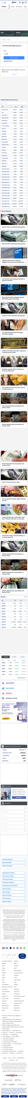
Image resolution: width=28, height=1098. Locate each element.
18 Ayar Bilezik (5, 1036)
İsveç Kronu (4, 134)
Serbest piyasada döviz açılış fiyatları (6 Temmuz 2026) (12, 554)
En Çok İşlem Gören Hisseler (9, 1051)
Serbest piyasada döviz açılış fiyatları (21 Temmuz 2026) (13, 425)
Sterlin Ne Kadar (7, 895)
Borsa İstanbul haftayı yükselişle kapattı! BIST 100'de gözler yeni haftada (13, 298)
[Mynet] (5, 1084)
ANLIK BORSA (10, 683)
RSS (17, 1060)
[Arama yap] (20, 2)
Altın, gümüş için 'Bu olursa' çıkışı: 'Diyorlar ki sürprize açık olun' (13, 388)
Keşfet (3, 1010)
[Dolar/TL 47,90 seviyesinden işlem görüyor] (14, 308)
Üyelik (14, 1058)
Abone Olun (19, 797)
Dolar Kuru (4, 1001)
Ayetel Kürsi (17, 1008)
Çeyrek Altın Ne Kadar (8, 873)
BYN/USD (4, 624)
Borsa (12, 6)
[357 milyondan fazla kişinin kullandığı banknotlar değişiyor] (14, 324)
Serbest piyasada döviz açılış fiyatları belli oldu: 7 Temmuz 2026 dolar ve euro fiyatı (13, 518)
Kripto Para (4, 996)
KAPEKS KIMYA (5, 760)
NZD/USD (4, 619)
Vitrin (15, 968)
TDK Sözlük (16, 1005)
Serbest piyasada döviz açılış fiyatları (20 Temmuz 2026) (13, 464)
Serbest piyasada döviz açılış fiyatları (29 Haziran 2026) (13, 591)
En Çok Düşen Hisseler (7, 1047)
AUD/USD (4, 616)
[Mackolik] (9, 1080)
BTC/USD (4, 621)
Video (3, 982)
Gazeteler (16, 975)
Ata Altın (12, 1032)
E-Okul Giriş (17, 998)
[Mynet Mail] (25, 2)
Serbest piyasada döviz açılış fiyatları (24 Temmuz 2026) (13, 406)
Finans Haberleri (6, 1030)
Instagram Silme (18, 1003)
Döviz (25, 6)
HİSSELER (9, 693)
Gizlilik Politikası (20, 1058)
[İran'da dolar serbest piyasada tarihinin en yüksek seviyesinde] (14, 271)
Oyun (15, 987)
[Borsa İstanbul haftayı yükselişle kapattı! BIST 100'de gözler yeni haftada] (14, 289)
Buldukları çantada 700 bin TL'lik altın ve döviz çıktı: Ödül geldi (13, 370)
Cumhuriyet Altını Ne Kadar (10, 885)
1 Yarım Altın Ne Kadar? (8, 1040)
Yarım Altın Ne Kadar (8, 882)
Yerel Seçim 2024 (17, 1030)
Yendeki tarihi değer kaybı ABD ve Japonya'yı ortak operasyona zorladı (14, 351)
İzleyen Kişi (21, 749)
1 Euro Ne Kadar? (17, 1043)
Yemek (3, 968)
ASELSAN (4, 758)
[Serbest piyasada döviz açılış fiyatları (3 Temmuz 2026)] (14, 564)
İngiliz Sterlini (4, 115)
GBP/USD (4, 608)
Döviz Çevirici (7, 803)
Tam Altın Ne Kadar (8, 879)
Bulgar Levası (4, 139)
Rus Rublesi (4, 131)
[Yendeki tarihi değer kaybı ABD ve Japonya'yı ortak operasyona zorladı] (14, 343)
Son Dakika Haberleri (7, 961)
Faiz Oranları (19, 1053)
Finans (3, 966)
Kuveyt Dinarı (4, 152)
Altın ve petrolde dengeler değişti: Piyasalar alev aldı (14, 499)
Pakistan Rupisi (5, 158)
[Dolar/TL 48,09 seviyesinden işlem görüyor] (14, 236)
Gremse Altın (19, 1032)
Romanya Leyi (4, 163)
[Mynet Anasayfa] (14, 2)
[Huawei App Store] (15, 956)
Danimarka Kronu (5, 144)
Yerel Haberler (5, 984)
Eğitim (3, 977)
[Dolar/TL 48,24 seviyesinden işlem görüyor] (14, 219)
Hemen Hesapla (14, 58)
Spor (3, 980)
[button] (4, 2)
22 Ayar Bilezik (15, 1036)
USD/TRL (3, 603)
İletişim (5, 1058)
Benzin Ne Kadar (7, 862)
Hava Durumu (5, 1008)
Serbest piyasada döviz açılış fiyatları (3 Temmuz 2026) (12, 573)
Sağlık (15, 963)
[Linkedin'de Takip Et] (17, 948)
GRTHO (3, 671)
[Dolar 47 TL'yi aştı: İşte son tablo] (14, 474)
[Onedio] (12, 1084)
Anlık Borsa (19, 6)
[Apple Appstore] (9, 956)
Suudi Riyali (4, 166)
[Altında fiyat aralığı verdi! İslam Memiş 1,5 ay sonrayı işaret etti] (14, 528)
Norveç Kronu (4, 155)
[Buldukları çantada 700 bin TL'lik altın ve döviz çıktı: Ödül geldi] (14, 361)
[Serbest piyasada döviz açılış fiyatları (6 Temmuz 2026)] (14, 546)
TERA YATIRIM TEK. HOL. (7, 752)
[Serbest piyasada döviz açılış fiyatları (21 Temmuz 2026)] (14, 416)
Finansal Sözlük (5, 991)
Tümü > (25, 597)
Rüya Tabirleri (5, 1005)
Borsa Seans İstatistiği (7, 987)
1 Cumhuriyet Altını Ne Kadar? (9, 1042)
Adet (5, 51)
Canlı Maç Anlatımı (18, 973)
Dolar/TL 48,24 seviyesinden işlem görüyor (13, 227)
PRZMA (3, 662)
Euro (3, 112)
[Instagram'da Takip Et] (14, 948)
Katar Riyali (4, 160)
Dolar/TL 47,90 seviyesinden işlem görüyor (13, 315)
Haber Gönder (23, 956)
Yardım (9, 1058)
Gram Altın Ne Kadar (8, 876)
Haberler (4, 963)
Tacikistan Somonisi (6, 168)
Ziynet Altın (5, 1034)
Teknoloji (16, 961)
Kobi (15, 982)
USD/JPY (3, 611)
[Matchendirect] (18, 1080)
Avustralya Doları (5, 117)
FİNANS (4, 6)
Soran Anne (16, 991)
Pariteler (3, 597)
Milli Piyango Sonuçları (19, 996)
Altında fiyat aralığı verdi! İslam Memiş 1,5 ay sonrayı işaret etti (13, 536)
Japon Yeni (4, 150)
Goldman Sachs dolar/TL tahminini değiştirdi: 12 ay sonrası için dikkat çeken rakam (13, 261)
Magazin (4, 973)
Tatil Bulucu (17, 994)
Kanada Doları (4, 120)
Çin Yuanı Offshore (5, 125)
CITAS (3, 674)
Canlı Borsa (4, 989)
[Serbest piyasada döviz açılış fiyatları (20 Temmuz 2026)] (14, 456)
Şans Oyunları (17, 980)
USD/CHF (4, 613)
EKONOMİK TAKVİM (11, 698)
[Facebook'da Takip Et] (7, 948)
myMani (16, 984)
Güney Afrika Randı (5, 174)
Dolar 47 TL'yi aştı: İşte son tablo (11, 482)
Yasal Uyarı (12, 1060)
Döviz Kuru (5, 1053)
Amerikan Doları (5, 109)
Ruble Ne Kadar (7, 901)
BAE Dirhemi (4, 136)
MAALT (3, 668)
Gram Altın (4, 1032)
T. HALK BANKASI (5, 755)
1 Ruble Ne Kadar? (6, 1045)
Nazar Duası (17, 1010)
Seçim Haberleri (17, 970)
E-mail (15, 977)
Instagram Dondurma (19, 1001)
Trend (3, 975)
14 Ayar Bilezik (13, 1034)
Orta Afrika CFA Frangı (6, 171)
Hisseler (4, 994)
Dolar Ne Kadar (7, 889)
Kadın (3, 970)
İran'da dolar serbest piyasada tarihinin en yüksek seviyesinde (13, 279)
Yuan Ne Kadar (6, 898)
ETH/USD (4, 627)
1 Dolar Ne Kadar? (6, 1043)
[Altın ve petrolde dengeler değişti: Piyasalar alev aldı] (14, 491)
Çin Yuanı (4, 128)
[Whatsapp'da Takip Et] (24, 948)
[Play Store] (4, 956)
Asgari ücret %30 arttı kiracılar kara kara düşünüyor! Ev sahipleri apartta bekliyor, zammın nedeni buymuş (12, 1021)
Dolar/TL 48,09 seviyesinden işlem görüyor (13, 244)
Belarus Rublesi (5, 142)
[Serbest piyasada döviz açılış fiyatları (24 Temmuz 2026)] (14, 398)
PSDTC (3, 665)
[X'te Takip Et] (11, 948)
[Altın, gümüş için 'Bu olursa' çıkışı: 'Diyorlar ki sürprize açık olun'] (14, 380)
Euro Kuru (4, 1003)
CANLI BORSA (10, 688)
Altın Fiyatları (5, 998)
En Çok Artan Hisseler (7, 1049)
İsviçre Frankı (4, 123)
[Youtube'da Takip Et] (21, 948)
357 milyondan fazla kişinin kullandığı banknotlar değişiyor (12, 333)
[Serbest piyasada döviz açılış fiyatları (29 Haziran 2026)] (14, 583)
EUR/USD (4, 605)
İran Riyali (4, 147)
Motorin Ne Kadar (7, 866)
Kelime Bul (16, 989)
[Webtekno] (21, 1084)
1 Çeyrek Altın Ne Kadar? (8, 1038)
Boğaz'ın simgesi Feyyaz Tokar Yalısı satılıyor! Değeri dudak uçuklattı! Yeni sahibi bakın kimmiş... (13, 1026)
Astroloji (16, 966)
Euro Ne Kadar (6, 892)
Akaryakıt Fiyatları (7, 859)
